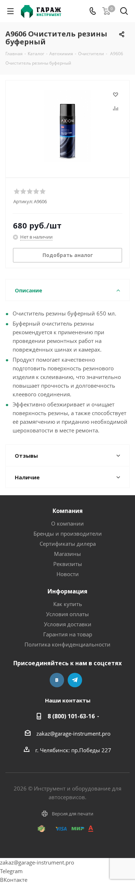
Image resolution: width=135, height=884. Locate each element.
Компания (68, 511)
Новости (68, 574)
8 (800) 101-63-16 (71, 716)
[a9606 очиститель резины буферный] (67, 126)
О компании (67, 523)
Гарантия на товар (67, 634)
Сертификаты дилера (68, 543)
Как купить (67, 604)
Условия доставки (67, 624)
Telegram (75, 680)
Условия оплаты (67, 614)
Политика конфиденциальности (67, 644)
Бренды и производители (67, 533)
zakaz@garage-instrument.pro (73, 733)
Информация (67, 591)
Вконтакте (57, 680)
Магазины (67, 553)
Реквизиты (67, 563)
